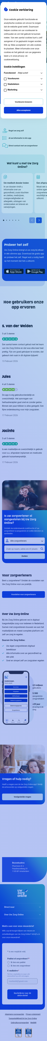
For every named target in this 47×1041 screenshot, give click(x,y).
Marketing (12, 90)
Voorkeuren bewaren (23, 102)
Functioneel (16, 73)
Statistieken (13, 84)
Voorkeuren (13, 78)
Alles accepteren (24, 110)
